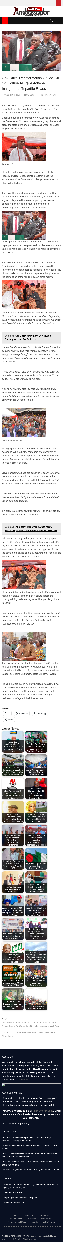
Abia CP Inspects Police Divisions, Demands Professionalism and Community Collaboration (30, 1155)
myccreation (7, 1239)
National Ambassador (14, 1202)
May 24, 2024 (29, 95)
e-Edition (32, 1218)
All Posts (22, 1221)
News (10, 1221)
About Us (29, 1215)
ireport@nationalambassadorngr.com (21, 1197)
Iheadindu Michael (49, 1236)
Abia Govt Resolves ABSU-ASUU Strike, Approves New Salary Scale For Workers (30, 1163)
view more (22, 1079)
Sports (35, 1221)
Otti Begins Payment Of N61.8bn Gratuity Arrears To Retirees (30, 1169)
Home (16, 1215)
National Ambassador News (15, 1235)
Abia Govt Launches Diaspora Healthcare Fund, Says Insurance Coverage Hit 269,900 (26, 1139)
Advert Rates (49, 1221)
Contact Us (44, 1215)
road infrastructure (48, 95)
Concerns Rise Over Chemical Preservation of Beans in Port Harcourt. (30, 1147)
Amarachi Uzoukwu (12, 95)
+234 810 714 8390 (43, 1110)
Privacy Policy (16, 1218)
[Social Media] (58, 3)
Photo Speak (47, 1218)
